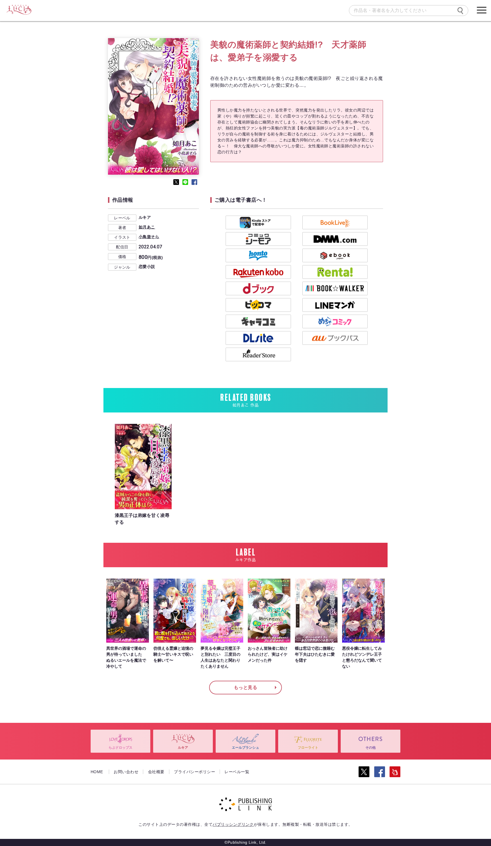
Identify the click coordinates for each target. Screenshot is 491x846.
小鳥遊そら (149, 236)
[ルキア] (19, 10)
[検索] (460, 10)
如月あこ (147, 227)
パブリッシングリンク (233, 824)
